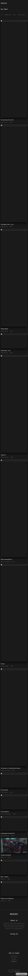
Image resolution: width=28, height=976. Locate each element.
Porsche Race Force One (7, 120)
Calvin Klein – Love (5, 350)
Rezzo (4, 3)
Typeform (3, 455)
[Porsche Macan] (14, 802)
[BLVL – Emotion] (14, 867)
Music (14, 14)
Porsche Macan (5, 811)
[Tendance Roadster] (14, 845)
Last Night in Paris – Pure (7, 224)
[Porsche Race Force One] (14, 69)
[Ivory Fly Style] (14, 780)
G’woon (3, 663)
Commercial (8, 14)
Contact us (14, 961)
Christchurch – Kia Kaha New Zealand (10, 768)
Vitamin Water (4, 328)
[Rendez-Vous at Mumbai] (14, 889)
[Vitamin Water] (14, 278)
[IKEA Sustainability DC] (14, 508)
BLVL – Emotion (5, 876)
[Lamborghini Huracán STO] (14, 823)
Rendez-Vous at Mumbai (7, 898)
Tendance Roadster (6, 855)
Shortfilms (21, 14)
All (2, 14)
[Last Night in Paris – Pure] (14, 173)
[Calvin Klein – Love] (14, 341)
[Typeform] (14, 404)
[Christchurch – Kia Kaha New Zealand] (14, 717)
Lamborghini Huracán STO (7, 833)
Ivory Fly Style (4, 790)
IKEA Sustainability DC (6, 559)
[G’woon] (14, 613)
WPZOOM (17, 971)
